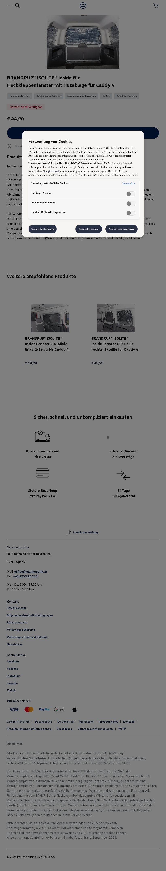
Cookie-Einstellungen (42, 229)
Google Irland (51, 171)
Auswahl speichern (89, 229)
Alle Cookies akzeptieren (122, 229)
